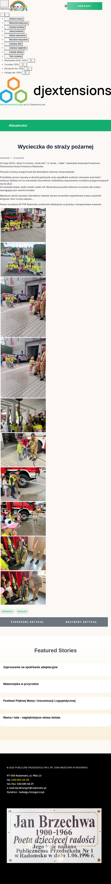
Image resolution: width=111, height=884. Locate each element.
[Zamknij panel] (7, 15)
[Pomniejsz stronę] (29, 60)
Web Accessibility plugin (11, 104)
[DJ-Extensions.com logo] (55, 90)
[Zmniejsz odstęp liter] (23, 73)
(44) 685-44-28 (20, 779)
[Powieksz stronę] (33, 60)
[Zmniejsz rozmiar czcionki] (21, 65)
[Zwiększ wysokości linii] (30, 69)
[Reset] (2, 15)
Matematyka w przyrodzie (21, 684)
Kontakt (84, 6)
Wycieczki (22, 611)
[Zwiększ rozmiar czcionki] (25, 65)
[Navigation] (66, 6)
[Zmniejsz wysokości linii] (26, 69)
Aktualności (5, 158)
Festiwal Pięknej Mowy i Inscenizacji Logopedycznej (39, 700)
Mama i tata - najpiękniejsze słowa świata (31, 717)
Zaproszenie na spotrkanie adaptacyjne (30, 667)
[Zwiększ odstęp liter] (27, 73)
